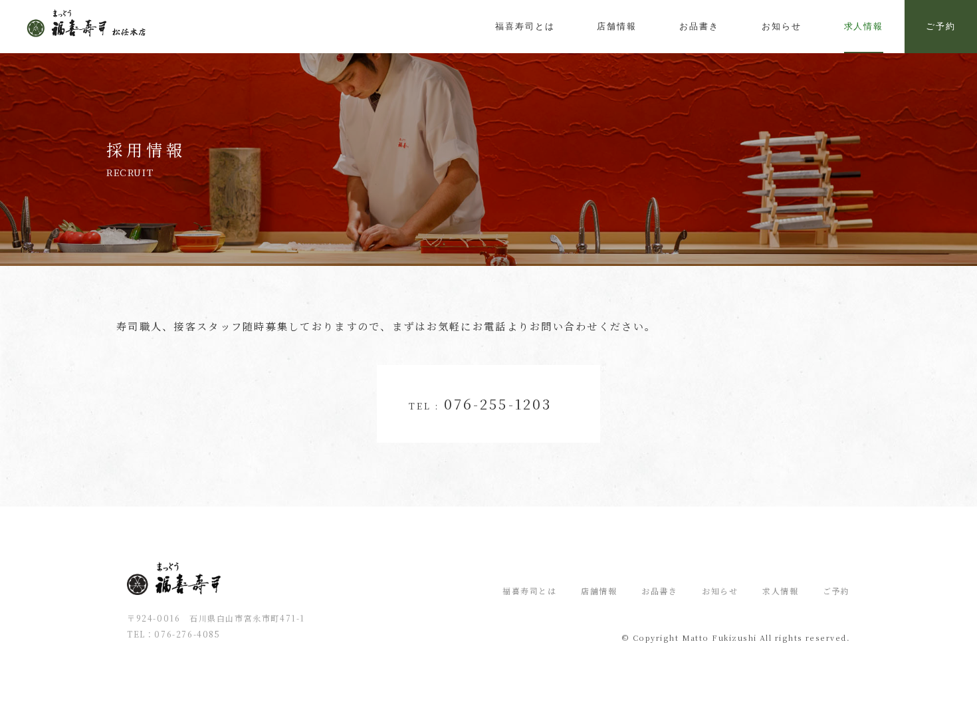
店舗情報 (599, 590)
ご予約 (941, 26)
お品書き (659, 590)
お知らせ (720, 590)
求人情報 (864, 26)
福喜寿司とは (529, 590)
